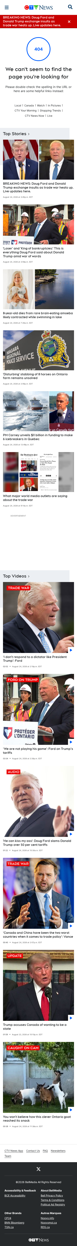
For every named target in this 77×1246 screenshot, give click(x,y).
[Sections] (6, 7)
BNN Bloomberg (14, 1222)
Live (49, 115)
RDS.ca (45, 1227)
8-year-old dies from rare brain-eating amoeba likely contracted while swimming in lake (38, 315)
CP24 (7, 1218)
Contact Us (33, 1150)
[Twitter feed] (38, 1169)
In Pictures (54, 105)
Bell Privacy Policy (52, 1195)
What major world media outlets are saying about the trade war (35, 498)
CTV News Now (34, 115)
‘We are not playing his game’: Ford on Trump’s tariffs (38, 751)
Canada (29, 105)
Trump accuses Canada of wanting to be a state (35, 1027)
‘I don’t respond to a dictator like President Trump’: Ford (35, 659)
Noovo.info (47, 1218)
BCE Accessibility (14, 1195)
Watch (41, 105)
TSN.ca (9, 1227)
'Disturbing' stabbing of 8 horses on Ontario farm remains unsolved (35, 376)
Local (18, 105)
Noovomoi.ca (49, 1222)
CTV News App (13, 1150)
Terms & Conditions (52, 1200)
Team (7, 1155)
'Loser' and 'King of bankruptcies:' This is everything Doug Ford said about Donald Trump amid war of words (33, 252)
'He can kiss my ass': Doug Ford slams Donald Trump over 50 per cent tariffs (37, 843)
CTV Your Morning (26, 110)
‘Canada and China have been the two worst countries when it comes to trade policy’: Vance (38, 934)
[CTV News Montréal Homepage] (38, 7)
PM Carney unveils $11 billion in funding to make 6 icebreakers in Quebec (38, 437)
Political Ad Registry (53, 1204)
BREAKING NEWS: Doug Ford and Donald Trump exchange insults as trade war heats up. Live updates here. (38, 187)
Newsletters (58, 1150)
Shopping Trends (50, 110)
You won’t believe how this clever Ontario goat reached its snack (37, 1119)
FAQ (45, 1150)
